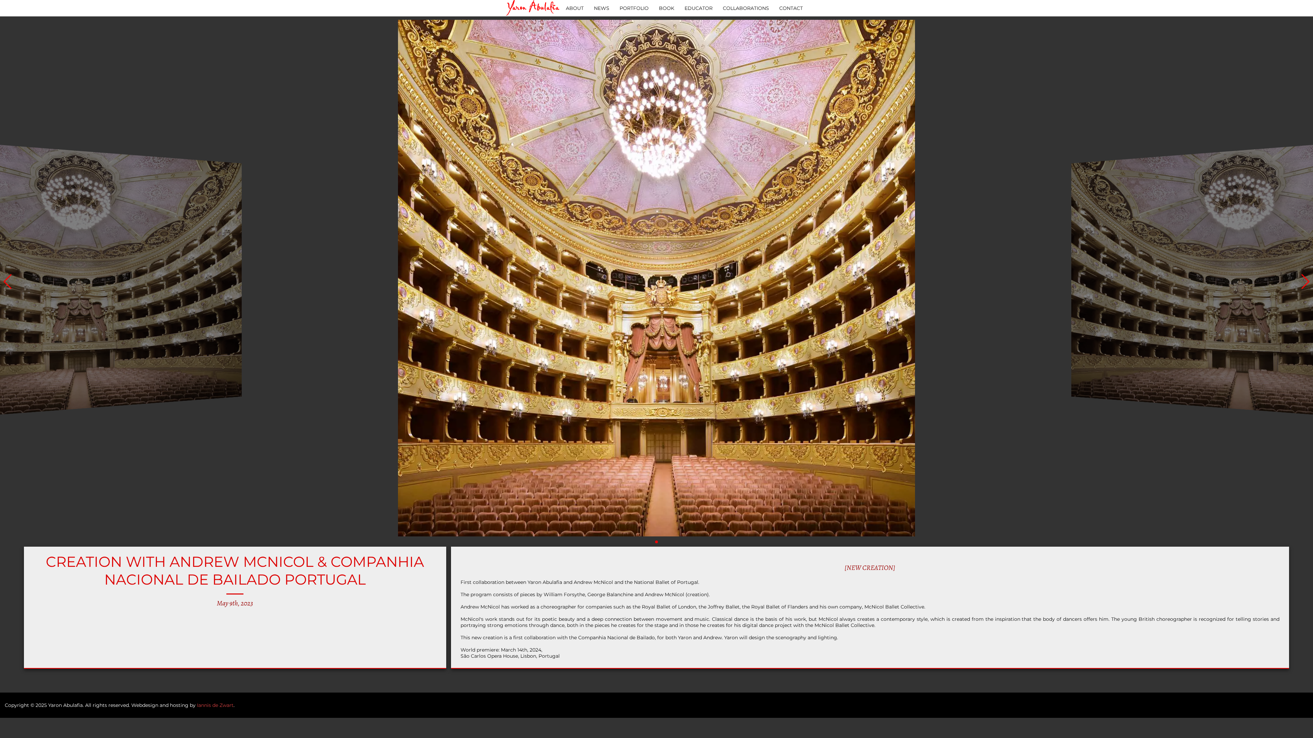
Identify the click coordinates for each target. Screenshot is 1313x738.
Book (666, 8)
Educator (699, 8)
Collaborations (746, 8)
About (575, 8)
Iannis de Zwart (215, 705)
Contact (791, 8)
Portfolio (634, 8)
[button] (1305, 281)
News (601, 8)
